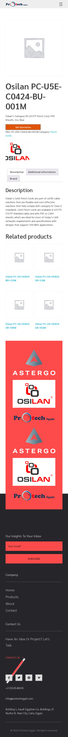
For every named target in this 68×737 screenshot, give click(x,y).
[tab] (16, 172)
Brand (13, 178)
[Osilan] (17, 152)
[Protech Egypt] (17, 4)
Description (17, 172)
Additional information (42, 172)
